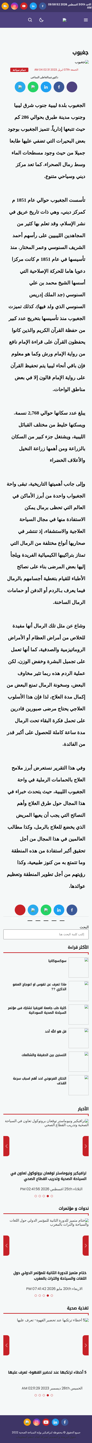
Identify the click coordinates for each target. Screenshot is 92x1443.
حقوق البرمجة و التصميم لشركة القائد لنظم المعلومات (46, 1437)
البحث (84, 927)
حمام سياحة (19, 70)
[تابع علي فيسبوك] (42, 6)
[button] (52, 1196)
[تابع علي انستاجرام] (14, 6)
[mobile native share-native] (72, 87)
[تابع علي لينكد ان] (33, 6)
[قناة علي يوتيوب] (23, 6)
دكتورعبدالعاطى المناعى (44, 77)
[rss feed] (5, 6)
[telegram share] (20, 87)
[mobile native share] (20, 910)
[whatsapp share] (33, 87)
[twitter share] (46, 87)
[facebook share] (59, 87)
